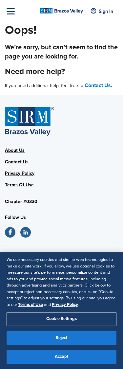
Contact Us (17, 162)
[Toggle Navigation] (21, 11)
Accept (61, 356)
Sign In (106, 11)
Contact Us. (98, 85)
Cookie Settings (61, 318)
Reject (62, 337)
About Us (15, 150)
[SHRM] (61, 8)
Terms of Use (30, 304)
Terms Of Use (19, 185)
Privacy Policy (19, 173)
